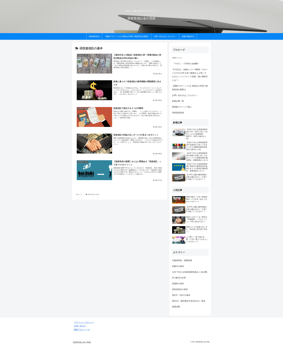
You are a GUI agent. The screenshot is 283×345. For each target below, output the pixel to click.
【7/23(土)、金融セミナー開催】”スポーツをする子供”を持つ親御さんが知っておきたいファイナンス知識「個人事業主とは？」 (190, 74)
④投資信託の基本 (180, 289)
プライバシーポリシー (84, 322)
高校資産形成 (178, 113)
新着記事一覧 (178, 101)
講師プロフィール (82, 330)
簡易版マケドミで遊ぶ (182, 107)
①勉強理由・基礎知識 (182, 260)
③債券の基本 (178, 283)
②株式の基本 (178, 266)
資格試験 (176, 307)
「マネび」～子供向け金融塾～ (186, 64)
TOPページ (177, 58)
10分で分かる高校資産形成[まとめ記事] (189, 272)
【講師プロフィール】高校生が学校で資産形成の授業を (190, 88)
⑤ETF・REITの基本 (181, 295)
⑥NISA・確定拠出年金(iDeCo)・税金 (188, 301)
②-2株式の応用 (179, 278)
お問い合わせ (80, 326)
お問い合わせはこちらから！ (185, 95)
